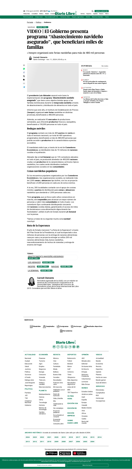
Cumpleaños (100, 393)
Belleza (55, 372)
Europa (84, 402)
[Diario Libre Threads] (74, 346)
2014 (99, 437)
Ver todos (104, 66)
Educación (28, 364)
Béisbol (70, 364)
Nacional (28, 358)
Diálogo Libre (29, 380)
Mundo (47, 13)
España (84, 400)
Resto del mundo (85, 422)
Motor (69, 366)
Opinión (95, 13)
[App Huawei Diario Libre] (79, 453)
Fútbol (69, 361)
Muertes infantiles (97, 17)
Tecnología (43, 402)
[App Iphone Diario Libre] (65, 453)
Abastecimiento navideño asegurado (46, 256)
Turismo (42, 361)
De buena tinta (87, 366)
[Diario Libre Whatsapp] (77, 346)
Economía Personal (56, 420)
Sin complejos (58, 408)
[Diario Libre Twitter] (62, 346)
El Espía (84, 372)
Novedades (57, 380)
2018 (71, 437)
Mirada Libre (86, 361)
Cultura (55, 364)
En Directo (85, 369)
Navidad (55, 266)
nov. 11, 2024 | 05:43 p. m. (56, 59)
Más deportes (72, 380)
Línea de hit (71, 387)
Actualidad (35, 13)
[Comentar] (24, 80)
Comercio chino (65, 17)
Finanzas (42, 358)
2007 (71, 442)
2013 (28, 442)
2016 (85, 437)
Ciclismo (70, 372)
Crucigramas (100, 401)
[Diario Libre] (66, 13)
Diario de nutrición (56, 395)
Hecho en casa (101, 377)
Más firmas (86, 384)
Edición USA (72, 403)
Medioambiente (44, 394)
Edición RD (72, 408)
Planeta (101, 13)
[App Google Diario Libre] (51, 453)
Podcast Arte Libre (58, 383)
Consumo (42, 374)
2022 (42, 437)
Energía (41, 372)
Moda (55, 369)
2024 (28, 437)
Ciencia (41, 397)
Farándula (56, 366)
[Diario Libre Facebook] (54, 346)
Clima (41, 400)
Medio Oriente (87, 408)
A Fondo (27, 377)
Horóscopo (100, 398)
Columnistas (86, 379)
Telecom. (42, 380)
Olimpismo (71, 377)
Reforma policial (28, 17)
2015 (92, 437)
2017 (78, 437)
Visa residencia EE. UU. (51, 17)
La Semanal (33, 271)
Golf (68, 369)
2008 (64, 442)
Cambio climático (42, 413)
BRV (68, 390)
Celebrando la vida (58, 404)
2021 (49, 437)
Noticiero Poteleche (85, 375)
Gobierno (47, 22)
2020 (56, 437)
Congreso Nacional (28, 401)
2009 (56, 442)
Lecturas (85, 382)
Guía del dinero (101, 383)
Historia (42, 405)
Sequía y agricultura (78, 17)
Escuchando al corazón (58, 416)
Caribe (84, 419)
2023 (35, 437)
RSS (97, 395)
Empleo (41, 366)
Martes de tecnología (43, 408)
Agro (40, 364)
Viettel (88, 17)
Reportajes (29, 385)
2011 (42, 442)
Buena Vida (57, 374)
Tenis (69, 374)
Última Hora (26, 13)
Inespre (31, 266)
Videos (107, 13)
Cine (54, 361)
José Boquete (30, 383)
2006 (78, 442)
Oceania (84, 416)
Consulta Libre (58, 424)
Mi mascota (57, 387)
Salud (27, 366)
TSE (26, 398)
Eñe (54, 401)
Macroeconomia (45, 387)
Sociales (56, 377)
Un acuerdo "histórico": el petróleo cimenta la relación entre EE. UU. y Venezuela (94, 73)
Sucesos (28, 374)
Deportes (88, 13)
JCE (26, 395)
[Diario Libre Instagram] (58, 346)
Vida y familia (58, 398)
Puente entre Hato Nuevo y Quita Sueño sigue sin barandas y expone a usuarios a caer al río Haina (95, 91)
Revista (83, 13)
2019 (64, 437)
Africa (84, 413)
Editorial (84, 364)
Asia (83, 411)
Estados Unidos (87, 391)
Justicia (28, 369)
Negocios (42, 369)
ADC (83, 358)
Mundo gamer (101, 380)
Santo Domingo (39, 59)
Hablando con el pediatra (59, 390)
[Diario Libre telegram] (70, 346)
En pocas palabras (56, 411)
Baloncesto (71, 358)
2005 (85, 442)
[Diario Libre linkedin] (66, 346)
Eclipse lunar (39, 17)
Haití (83, 397)
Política (41, 13)
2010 (49, 442)
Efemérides (100, 390)
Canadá (84, 405)
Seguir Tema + (42, 27)
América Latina (87, 394)
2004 (92, 442)
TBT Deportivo (72, 392)
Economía (53, 13)
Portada (30, 22)
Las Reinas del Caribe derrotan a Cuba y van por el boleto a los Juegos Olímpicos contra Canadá (95, 100)
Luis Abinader (34, 262)
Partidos (28, 393)
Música (56, 358)
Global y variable (42, 383)
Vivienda (42, 377)
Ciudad (27, 361)
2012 (35, 442)
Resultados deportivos (71, 383)
